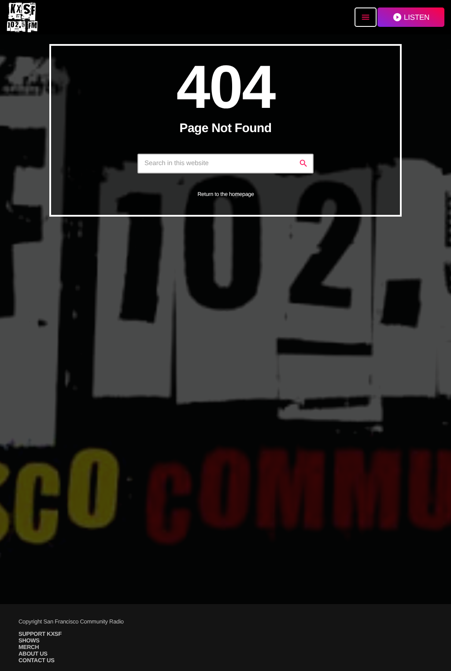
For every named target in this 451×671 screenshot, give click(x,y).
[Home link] (22, 17)
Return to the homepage (225, 194)
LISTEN (410, 17)
